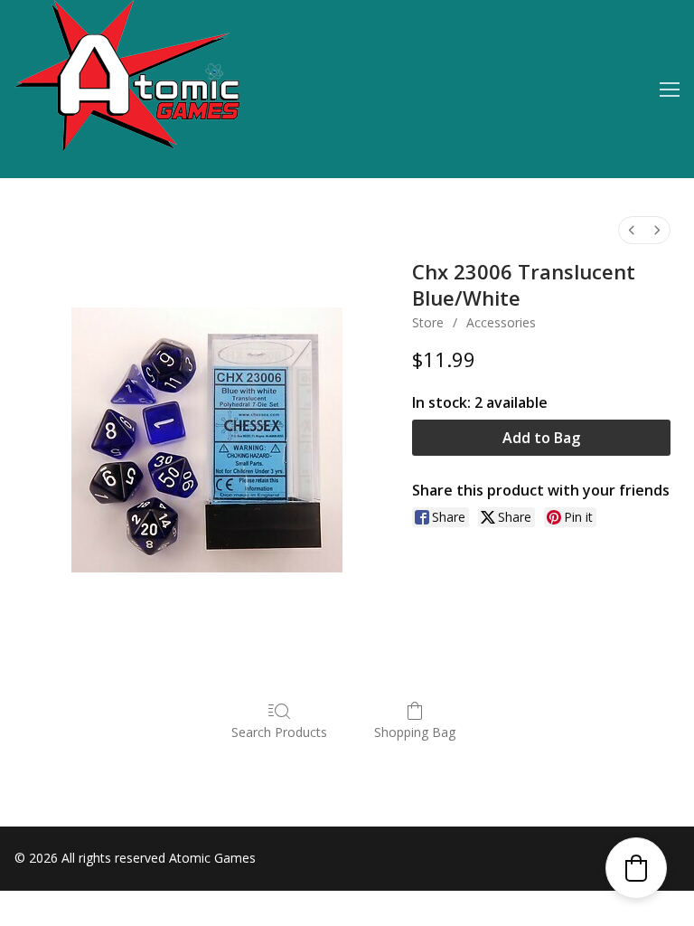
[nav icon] (670, 90)
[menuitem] (631, 230)
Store (428, 322)
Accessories (501, 322)
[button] (636, 868)
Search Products (279, 732)
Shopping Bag (414, 732)
